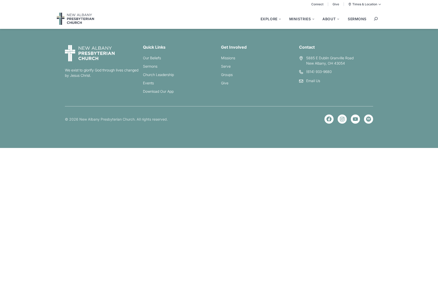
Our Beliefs (152, 58)
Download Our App (158, 91)
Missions (228, 58)
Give (336, 4)
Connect (317, 4)
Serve (226, 66)
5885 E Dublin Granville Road (330, 58)
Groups (227, 74)
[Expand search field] (376, 18)
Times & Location (364, 4)
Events (148, 83)
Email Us (313, 81)
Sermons (150, 66)
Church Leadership (158, 74)
